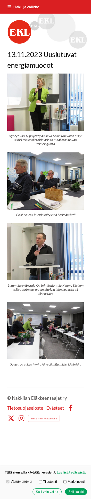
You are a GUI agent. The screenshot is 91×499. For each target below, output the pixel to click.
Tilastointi (50, 481)
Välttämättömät (21, 481)
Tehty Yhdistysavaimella (44, 418)
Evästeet (55, 408)
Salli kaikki (76, 492)
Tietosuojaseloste (25, 408)
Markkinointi (76, 481)
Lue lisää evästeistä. (71, 472)
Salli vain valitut (47, 492)
